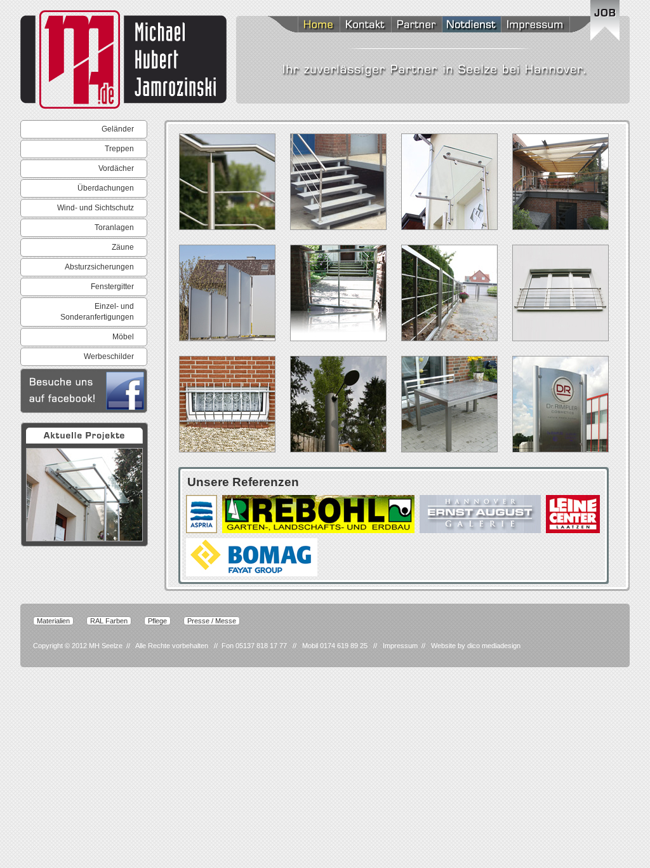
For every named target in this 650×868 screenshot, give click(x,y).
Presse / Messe (211, 621)
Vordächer (116, 168)
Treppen (119, 148)
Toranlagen (114, 227)
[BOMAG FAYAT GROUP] (251, 557)
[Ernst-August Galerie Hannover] (480, 514)
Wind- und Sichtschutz (95, 207)
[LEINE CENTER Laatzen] (573, 514)
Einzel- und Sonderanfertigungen (97, 312)
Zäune (123, 247)
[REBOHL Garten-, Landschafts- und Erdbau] (318, 514)
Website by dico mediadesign (476, 645)
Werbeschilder (109, 356)
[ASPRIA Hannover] (201, 514)
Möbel (123, 336)
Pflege (157, 621)
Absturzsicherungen (99, 266)
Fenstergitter (112, 286)
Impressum (550, 25)
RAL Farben (109, 621)
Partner (416, 25)
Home (303, 25)
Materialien (53, 621)
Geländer (118, 129)
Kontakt (365, 25)
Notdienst (471, 25)
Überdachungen (105, 188)
